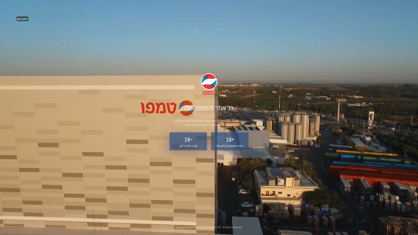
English (23, 18)
